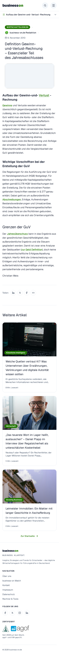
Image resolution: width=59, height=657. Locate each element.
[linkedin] (27, 613)
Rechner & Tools (10, 599)
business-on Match (11, 580)
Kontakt (6, 585)
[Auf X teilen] (20, 292)
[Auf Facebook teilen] (26, 292)
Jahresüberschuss (17, 233)
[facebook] (5, 613)
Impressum (7, 589)
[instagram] (19, 613)
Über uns (6, 576)
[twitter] (12, 613)
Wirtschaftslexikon (17, 27)
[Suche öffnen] (45, 5)
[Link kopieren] (33, 292)
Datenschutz (8, 594)
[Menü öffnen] (54, 5)
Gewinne (7, 105)
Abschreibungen (11, 199)
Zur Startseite (28, 536)
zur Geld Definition (31, 249)
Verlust (44, 95)
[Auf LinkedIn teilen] (13, 292)
